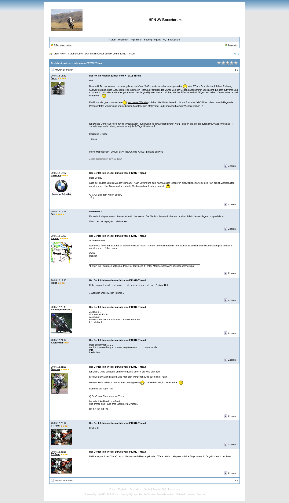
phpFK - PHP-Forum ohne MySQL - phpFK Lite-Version (126, 494)
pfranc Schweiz (155, 151)
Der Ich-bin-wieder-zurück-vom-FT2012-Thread (110, 53)
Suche (147, 39)
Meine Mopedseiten (99, 151)
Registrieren (136, 39)
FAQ (164, 39)
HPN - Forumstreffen (72, 53)
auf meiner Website (138, 102)
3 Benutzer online (63, 45)
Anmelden (233, 45)
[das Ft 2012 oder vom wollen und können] (235, 53)
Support (201, 494)
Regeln (156, 39)
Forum (112, 39)
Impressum (174, 39)
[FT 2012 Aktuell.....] (238, 53)
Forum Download (165, 494)
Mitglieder (123, 39)
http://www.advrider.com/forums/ (177, 266)
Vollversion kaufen (185, 494)
